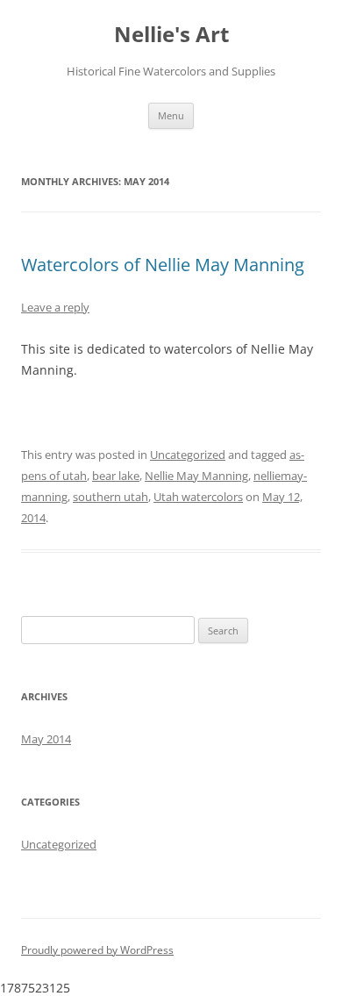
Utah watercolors (198, 497)
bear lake (115, 476)
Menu (171, 115)
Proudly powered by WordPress (97, 949)
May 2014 (46, 739)
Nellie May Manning (196, 476)
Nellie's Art (171, 34)
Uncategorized (187, 454)
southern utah (110, 497)
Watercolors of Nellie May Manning (162, 264)
